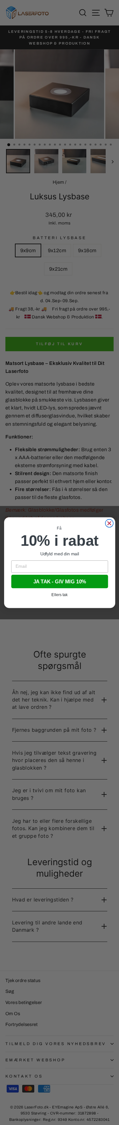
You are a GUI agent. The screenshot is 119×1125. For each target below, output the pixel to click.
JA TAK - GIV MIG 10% (59, 581)
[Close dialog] (109, 523)
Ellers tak (59, 594)
